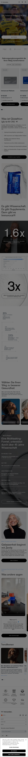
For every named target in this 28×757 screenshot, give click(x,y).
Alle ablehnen (14, 750)
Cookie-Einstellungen (14, 747)
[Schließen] (25, 739)
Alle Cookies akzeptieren (14, 754)
